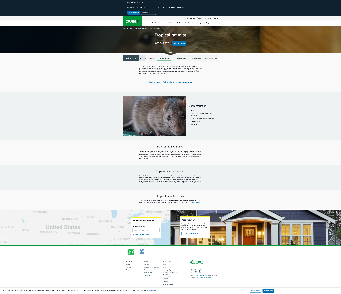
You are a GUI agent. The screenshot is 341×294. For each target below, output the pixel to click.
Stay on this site (148, 13)
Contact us (179, 43)
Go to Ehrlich (134, 13)
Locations (192, 18)
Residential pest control (151, 267)
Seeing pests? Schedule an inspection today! (170, 82)
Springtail (152, 58)
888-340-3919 (162, 43)
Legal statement (205, 277)
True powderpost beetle (179, 58)
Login (216, 18)
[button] (170, 52)
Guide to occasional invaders (138, 29)
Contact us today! (195, 202)
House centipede (196, 58)
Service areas (167, 261)
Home (124, 29)
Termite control (149, 270)
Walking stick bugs (211, 58)
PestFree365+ (188, 220)
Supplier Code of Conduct (168, 278)
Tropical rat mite (164, 58)
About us (147, 275)
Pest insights (148, 273)
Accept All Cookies (268, 290)
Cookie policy (167, 270)
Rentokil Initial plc (200, 275)
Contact (208, 18)
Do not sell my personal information (170, 273)
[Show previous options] (141, 58)
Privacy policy (167, 267)
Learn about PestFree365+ (193, 234)
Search (200, 18)
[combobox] (146, 230)
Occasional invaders (130, 58)
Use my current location (142, 234)
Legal (164, 264)
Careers (165, 281)
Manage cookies (168, 284)
